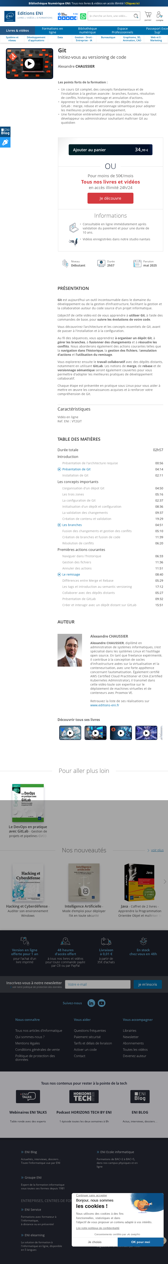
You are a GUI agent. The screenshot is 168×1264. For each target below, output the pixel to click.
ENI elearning (35, 1235)
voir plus (157, 850)
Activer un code (85, 1049)
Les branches (112, 525)
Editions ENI (35, 15)
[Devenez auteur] (5, 142)
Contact (79, 1056)
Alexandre (76, 66)
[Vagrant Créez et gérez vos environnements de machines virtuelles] (70, 733)
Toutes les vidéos (135, 1049)
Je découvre (110, 198)
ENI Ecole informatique (117, 1152)
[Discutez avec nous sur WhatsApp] (83, 16)
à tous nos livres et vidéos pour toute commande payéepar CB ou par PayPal (65, 957)
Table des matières (79, 439)
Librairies (129, 1030)
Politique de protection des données (35, 1058)
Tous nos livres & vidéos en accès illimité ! (84, 3)
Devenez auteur (134, 1056)
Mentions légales (27, 1043)
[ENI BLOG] (5, 132)
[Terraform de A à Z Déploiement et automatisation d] (146, 733)
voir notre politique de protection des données (37, 987)
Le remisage (112, 574)
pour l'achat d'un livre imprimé (24, 956)
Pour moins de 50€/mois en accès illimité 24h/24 (110, 181)
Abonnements (133, 1043)
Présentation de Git (112, 469)
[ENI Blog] (140, 1097)
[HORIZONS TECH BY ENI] (84, 1097)
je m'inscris (147, 984)
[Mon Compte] (160, 16)
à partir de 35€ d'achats (106, 956)
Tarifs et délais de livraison (93, 1043)
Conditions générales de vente (37, 1049)
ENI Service (33, 1209)
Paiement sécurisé (87, 1037)
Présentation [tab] (73, 288)
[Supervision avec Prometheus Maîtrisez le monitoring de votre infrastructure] (121, 733)
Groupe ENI (33, 1177)
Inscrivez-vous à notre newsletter (34, 984)
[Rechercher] (136, 16)
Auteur (66, 622)
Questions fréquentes (90, 1030)
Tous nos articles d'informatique (38, 1030)
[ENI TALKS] (28, 1097)
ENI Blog (31, 1152)
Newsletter (131, 1037)
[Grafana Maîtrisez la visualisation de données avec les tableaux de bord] (96, 733)
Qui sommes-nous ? (29, 1037)
